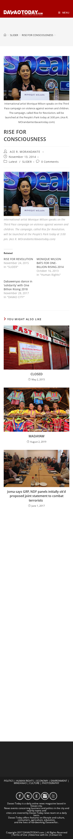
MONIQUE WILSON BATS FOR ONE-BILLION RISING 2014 (50, 263)
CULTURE (34, 783)
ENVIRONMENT (59, 780)
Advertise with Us (38, 834)
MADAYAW (36, 436)
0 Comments (50, 162)
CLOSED (37, 374)
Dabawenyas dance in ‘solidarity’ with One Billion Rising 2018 (18, 285)
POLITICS (9, 780)
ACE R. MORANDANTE (25, 152)
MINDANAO (20, 783)
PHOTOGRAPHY (50, 783)
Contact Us (56, 834)
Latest (13, 162)
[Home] (5, 35)
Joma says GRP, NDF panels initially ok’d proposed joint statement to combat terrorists (36, 496)
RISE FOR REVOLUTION (18, 259)
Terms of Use (20, 834)
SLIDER (27, 162)
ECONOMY (42, 780)
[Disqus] (36, 562)
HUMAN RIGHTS (25, 780)
